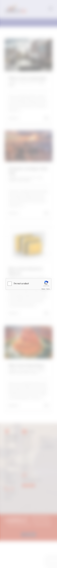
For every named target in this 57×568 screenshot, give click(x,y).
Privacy (43, 289)
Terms (48, 289)
